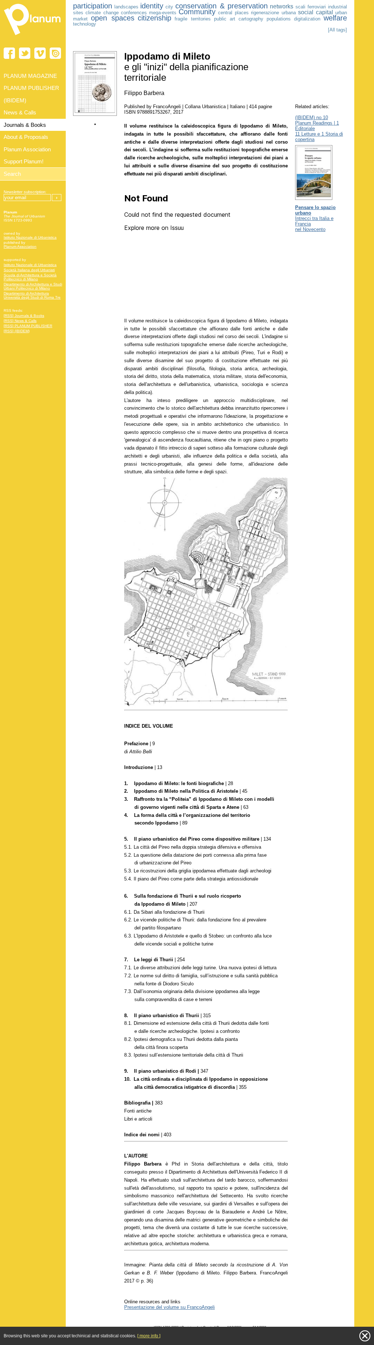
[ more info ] (148, 1335)
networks (281, 6)
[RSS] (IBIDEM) (17, 331)
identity (151, 6)
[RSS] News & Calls (20, 321)
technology (84, 24)
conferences (134, 12)
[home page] (33, 36)
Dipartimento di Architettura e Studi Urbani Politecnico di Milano (33, 286)
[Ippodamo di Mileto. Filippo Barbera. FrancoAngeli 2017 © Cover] (95, 114)
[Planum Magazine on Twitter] (24, 53)
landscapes (126, 7)
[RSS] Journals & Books (24, 316)
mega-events (162, 12)
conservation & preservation (221, 6)
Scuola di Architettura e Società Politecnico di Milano (30, 277)
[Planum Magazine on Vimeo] (40, 53)
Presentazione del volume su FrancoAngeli (169, 1307)
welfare (335, 18)
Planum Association (20, 247)
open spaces (112, 18)
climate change (102, 12)
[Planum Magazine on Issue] (55, 53)
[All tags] (337, 30)
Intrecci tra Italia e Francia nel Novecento (315, 218)
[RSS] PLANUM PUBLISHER (28, 326)
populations (279, 19)
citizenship (154, 18)
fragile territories (193, 19)
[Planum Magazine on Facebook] (9, 53)
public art (225, 19)
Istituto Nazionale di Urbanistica (30, 237)
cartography (250, 19)
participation (92, 6)
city (169, 7)
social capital (315, 12)
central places (233, 12)
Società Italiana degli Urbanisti (29, 270)
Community (197, 12)
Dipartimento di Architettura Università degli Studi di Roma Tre (32, 295)
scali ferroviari (310, 7)
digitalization (307, 19)
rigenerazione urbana (273, 12)
